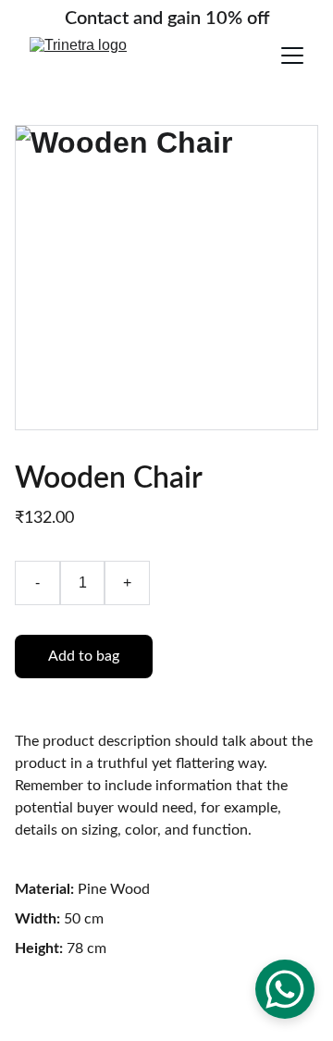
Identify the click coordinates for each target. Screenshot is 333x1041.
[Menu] (292, 55)
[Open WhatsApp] (284, 989)
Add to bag (83, 656)
